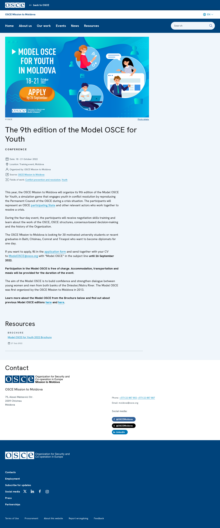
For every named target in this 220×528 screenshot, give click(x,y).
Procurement (31, 518)
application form (55, 251)
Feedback (99, 518)
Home (9, 26)
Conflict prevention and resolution (43, 179)
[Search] (211, 26)
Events (61, 26)
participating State (43, 205)
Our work (44, 26)
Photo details (143, 119)
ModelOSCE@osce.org (23, 256)
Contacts (10, 472)
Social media (12, 491)
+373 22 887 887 (146, 397)
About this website (53, 518)
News (75, 26)
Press (8, 498)
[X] (25, 491)
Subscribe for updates (18, 485)
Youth (64, 179)
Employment (12, 478)
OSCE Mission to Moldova (20, 14)
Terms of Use (12, 518)
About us (25, 26)
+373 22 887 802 (128, 397)
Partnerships (12, 504)
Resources (91, 26)
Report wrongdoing (78, 518)
